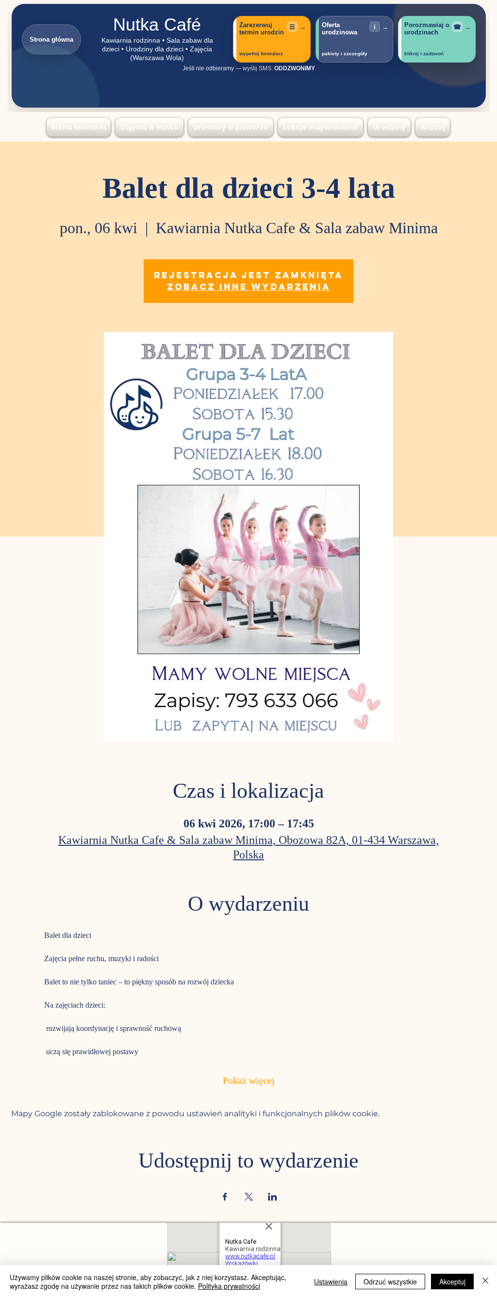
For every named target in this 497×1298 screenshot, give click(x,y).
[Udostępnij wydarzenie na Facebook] (225, 1197)
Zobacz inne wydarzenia (249, 286)
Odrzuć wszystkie (390, 1281)
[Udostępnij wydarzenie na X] (248, 1197)
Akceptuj (452, 1281)
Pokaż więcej (249, 1082)
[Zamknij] (485, 1281)
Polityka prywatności (229, 1286)
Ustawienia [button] (331, 1281)
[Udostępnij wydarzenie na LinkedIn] (272, 1197)
